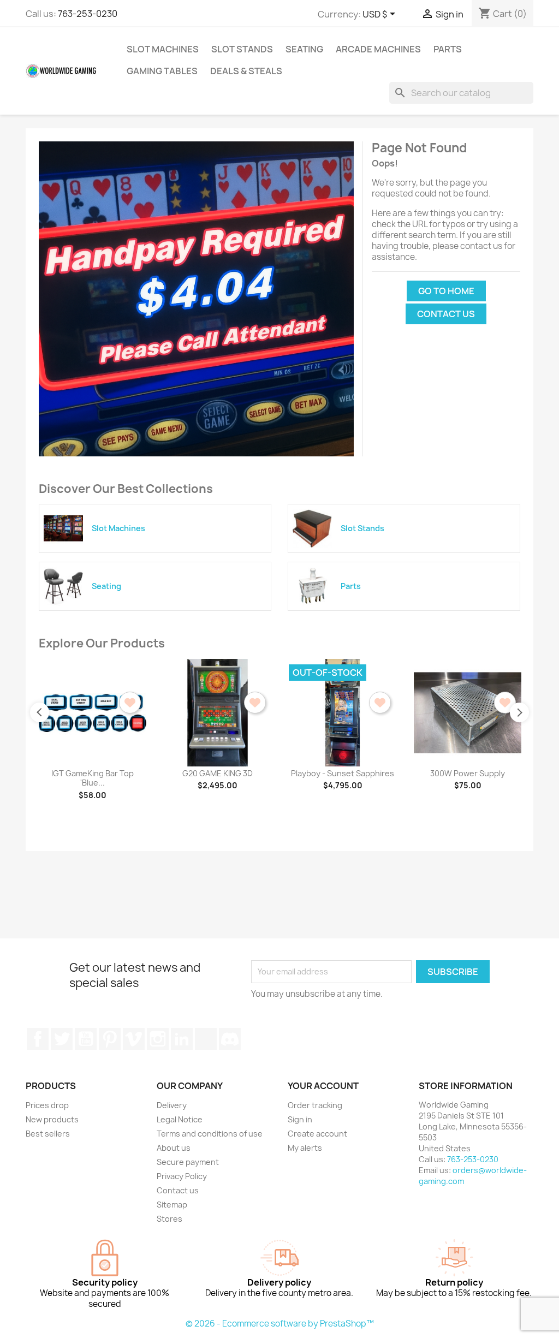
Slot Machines (163, 49)
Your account (323, 1086)
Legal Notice (180, 1119)
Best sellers (48, 1133)
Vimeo (134, 1039)
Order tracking (315, 1105)
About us (174, 1148)
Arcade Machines (378, 49)
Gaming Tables (162, 71)
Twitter (62, 1039)
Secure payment (188, 1162)
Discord (230, 1039)
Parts (447, 49)
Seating (304, 49)
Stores (169, 1219)
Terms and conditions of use (210, 1133)
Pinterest (110, 1039)
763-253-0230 (87, 14)
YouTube (86, 1039)
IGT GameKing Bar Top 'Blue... (92, 778)
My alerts (305, 1148)
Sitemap (172, 1204)
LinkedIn (182, 1039)
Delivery (172, 1105)
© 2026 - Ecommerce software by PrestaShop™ (280, 1323)
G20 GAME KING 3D (217, 773)
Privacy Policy (182, 1176)
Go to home (446, 291)
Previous (39, 712)
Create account (317, 1133)
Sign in (300, 1119)
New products (52, 1119)
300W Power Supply (467, 773)
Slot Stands (242, 49)
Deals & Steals (246, 71)
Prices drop (47, 1105)
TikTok (206, 1039)
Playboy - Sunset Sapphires (342, 773)
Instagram (158, 1039)
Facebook (38, 1039)
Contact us (446, 314)
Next (519, 712)
